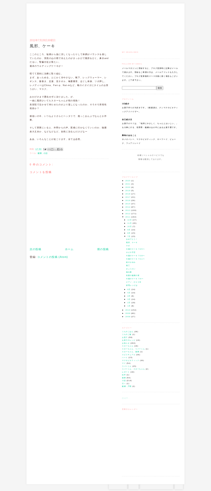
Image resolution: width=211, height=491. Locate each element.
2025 (128, 181)
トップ (128, 19)
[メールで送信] (49, 149)
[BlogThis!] (52, 149)
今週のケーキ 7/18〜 (135, 256)
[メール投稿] (44, 149)
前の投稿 (103, 249)
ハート (125, 357)
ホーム (69, 249)
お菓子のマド (39, 17)
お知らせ (126, 343)
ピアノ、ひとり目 (133, 282)
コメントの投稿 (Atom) (52, 257)
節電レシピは (132, 285)
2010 (128, 310)
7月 (129, 236)
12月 (130, 220)
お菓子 (125, 337)
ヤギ (128, 246)
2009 (128, 313)
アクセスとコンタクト (163, 19)
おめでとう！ (132, 239)
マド (124, 363)
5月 (129, 293)
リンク (174, 19)
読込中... (126, 398)
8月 (129, 233)
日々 (124, 383)
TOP (179, 486)
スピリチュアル (128, 355)
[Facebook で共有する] (58, 149)
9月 (129, 230)
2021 (128, 184)
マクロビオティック (130, 360)
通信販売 (145, 19)
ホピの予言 (131, 252)
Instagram (141, 165)
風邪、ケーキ (132, 242)
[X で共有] (55, 149)
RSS (133, 486)
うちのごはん (128, 331)
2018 (128, 194)
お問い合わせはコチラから (156, 486)
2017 (128, 197)
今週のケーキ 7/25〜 (135, 249)
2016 (128, 200)
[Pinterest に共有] (61, 149)
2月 (129, 302)
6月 (129, 289)
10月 (130, 226)
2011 (128, 217)
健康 (124, 378)
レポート (126, 372)
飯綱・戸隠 (127, 386)
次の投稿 (35, 249)
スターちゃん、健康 (130, 352)
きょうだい (131, 269)
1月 (129, 306)
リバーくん (127, 366)
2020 (128, 187)
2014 (128, 207)
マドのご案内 (137, 19)
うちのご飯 (127, 334)
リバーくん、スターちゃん (133, 369)
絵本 (124, 375)
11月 (130, 223)
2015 (128, 204)
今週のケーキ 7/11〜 (135, 259)
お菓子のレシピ (128, 340)
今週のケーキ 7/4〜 (135, 279)
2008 (128, 317)
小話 (124, 380)
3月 (129, 299)
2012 (128, 214)
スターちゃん (128, 346)
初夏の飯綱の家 (132, 275)
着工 (128, 265)
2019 (128, 190)
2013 (128, 210)
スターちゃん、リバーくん (133, 349)
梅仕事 (129, 272)
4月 (129, 296)
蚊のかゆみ (131, 262)
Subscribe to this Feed (162, 165)
